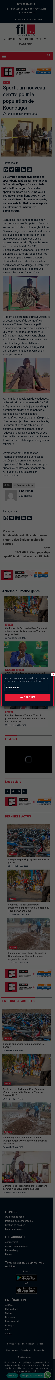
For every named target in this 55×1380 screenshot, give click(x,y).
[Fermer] (53, 674)
